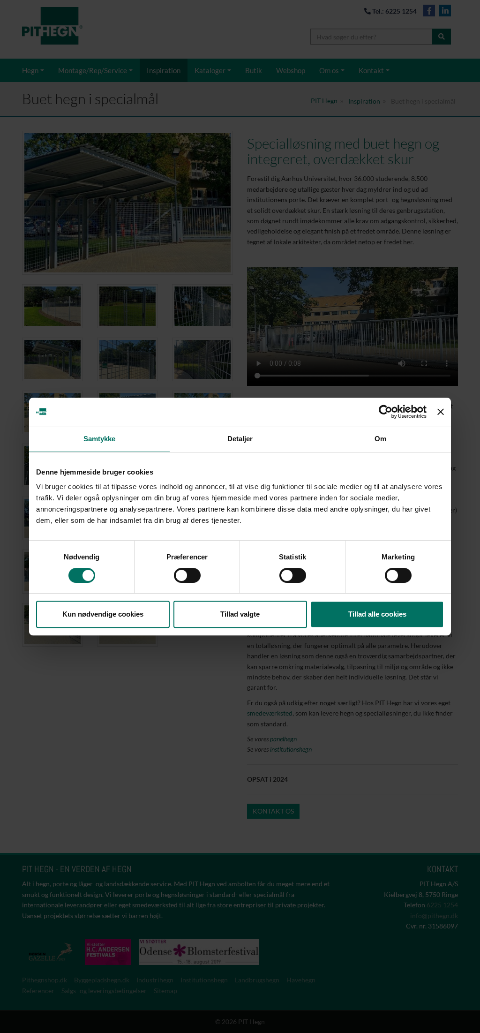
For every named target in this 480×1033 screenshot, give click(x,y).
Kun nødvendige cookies (102, 614)
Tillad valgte (240, 614)
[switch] (187, 575)
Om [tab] (380, 439)
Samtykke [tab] (99, 439)
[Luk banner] (440, 411)
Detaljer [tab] (240, 439)
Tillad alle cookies (377, 614)
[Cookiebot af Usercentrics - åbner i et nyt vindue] (386, 412)
